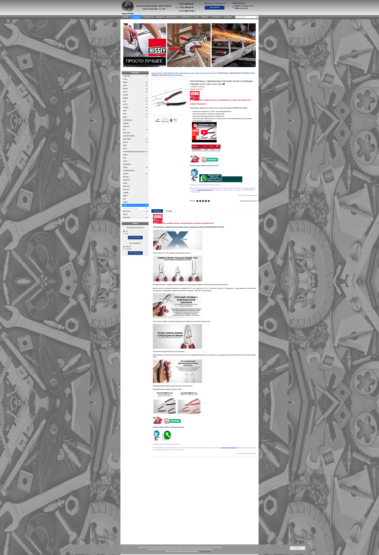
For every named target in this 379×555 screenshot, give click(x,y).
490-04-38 (185, 4)
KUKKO (125, 183)
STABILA (125, 107)
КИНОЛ (125, 202)
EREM (125, 145)
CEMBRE (126, 192)
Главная (126, 17)
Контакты (216, 17)
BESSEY (125, 88)
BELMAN (126, 177)
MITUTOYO (126, 211)
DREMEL (125, 98)
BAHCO (125, 155)
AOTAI (125, 79)
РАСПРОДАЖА (171, 17)
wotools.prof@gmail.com (216, 3)
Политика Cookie (204, 551)
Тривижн (204, 17)
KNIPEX (125, 82)
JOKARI (125, 173)
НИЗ (124, 199)
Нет (127, 233)
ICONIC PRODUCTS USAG (130, 208)
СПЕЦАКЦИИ (148, 17)
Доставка (228, 17)
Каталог (136, 17)
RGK (124, 129)
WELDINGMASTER (128, 170)
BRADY (125, 196)
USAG (125, 205)
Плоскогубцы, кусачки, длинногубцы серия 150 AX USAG (198, 73)
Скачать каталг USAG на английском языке (204, 165)
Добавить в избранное (224, 84)
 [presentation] (128, 44)
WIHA (125, 110)
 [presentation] (251, 44)
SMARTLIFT (126, 217)
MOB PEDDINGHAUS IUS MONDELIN (134, 151)
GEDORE (126, 123)
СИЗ (195, 17)
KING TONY (126, 133)
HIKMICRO (126, 126)
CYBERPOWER (127, 120)
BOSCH (125, 142)
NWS (124, 101)
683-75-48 (185, 11)
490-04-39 (185, 7)
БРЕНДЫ (159, 17)
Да (127, 231)
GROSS (125, 214)
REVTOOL (126, 189)
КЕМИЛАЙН (126, 164)
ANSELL (125, 167)
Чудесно (128, 246)
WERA (125, 85)
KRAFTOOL (126, 186)
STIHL (125, 148)
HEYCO (125, 92)
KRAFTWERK (127, 139)
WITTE (125, 104)
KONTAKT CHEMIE (128, 136)
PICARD (125, 95)
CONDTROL (126, 76)
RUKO (125, 117)
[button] (179, 66)
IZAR (124, 158)
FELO (124, 114)
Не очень (128, 249)
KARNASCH (126, 180)
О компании (185, 17)
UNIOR (125, 161)
